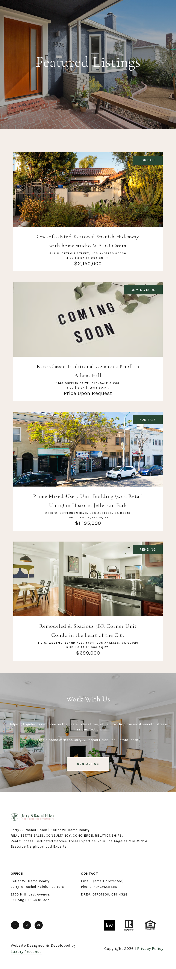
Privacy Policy (150, 948)
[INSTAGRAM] (27, 925)
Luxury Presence (26, 951)
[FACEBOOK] (15, 925)
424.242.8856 (105, 887)
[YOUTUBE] (38, 925)
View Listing (88, 224)
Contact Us (88, 763)
